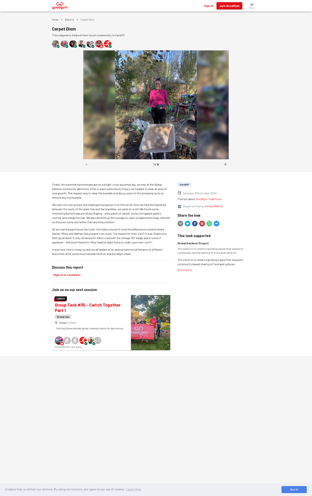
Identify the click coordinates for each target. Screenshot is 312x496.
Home (55, 19)
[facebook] (195, 224)
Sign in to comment (67, 274)
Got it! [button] (294, 489)
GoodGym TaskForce (209, 199)
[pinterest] (202, 224)
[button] (252, 6)
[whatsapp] (209, 224)
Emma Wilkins (214, 206)
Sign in (208, 5)
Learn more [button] (133, 489)
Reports (69, 19)
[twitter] (187, 224)
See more (183, 270)
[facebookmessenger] (216, 224)
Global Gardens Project (193, 243)
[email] (180, 224)
